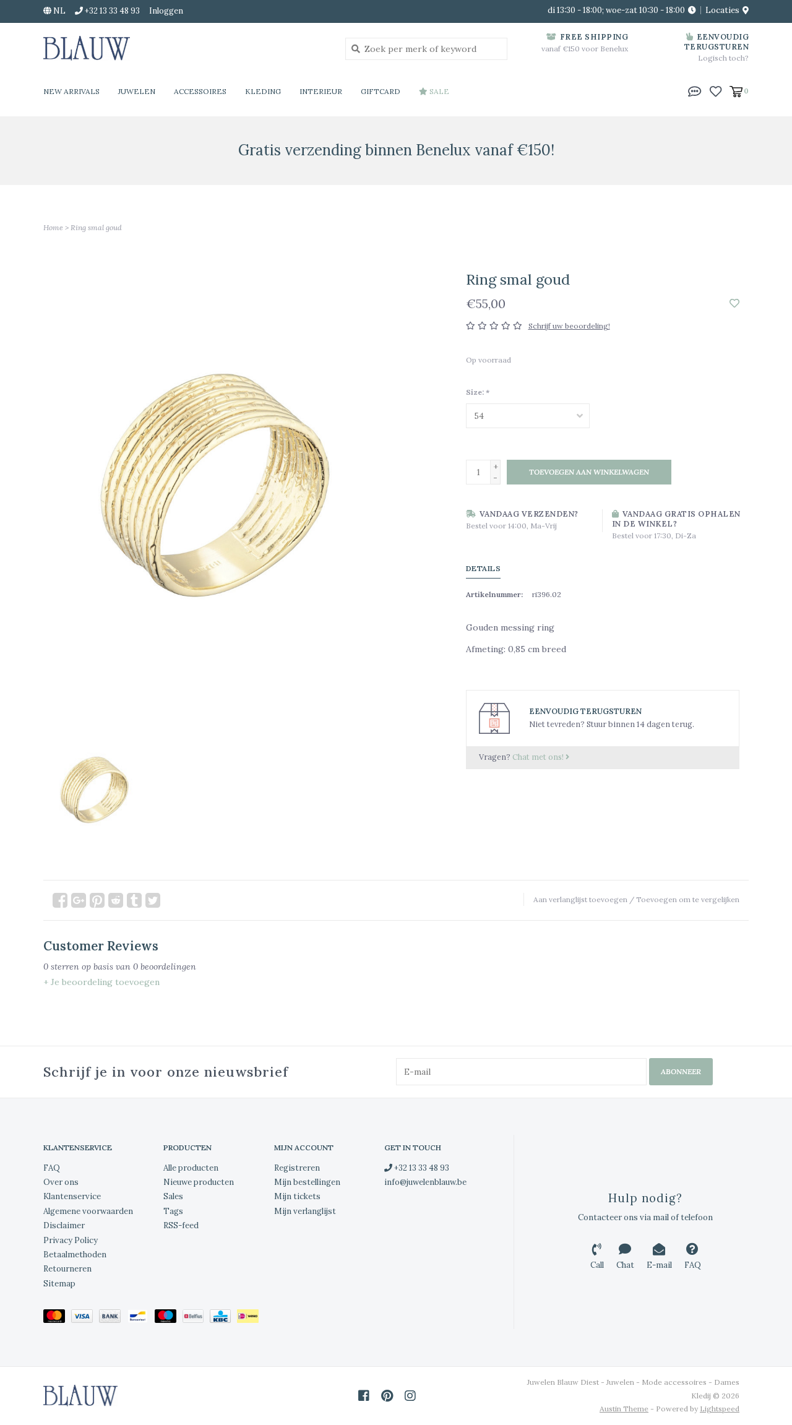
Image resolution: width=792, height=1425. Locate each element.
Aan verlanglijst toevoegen (580, 899)
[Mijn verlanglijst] (715, 90)
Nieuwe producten (198, 1182)
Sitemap (59, 1283)
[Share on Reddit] (115, 900)
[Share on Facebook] (60, 900)
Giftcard (380, 91)
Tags (173, 1211)
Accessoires (200, 91)
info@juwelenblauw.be (425, 1182)
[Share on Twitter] (152, 900)
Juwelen (136, 91)
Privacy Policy (70, 1240)
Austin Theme (624, 1408)
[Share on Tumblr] (134, 900)
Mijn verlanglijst (305, 1211)
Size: (477, 392)
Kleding (263, 91)
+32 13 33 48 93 (420, 1168)
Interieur (320, 91)
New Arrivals (71, 91)
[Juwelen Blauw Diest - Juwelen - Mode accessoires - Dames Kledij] (185, 48)
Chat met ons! (539, 757)
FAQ (51, 1168)
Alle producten (190, 1168)
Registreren (297, 1168)
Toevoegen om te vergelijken (687, 899)
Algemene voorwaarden (88, 1211)
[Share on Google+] (78, 900)
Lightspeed (719, 1408)
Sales (173, 1196)
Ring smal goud (96, 227)
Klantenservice (72, 1196)
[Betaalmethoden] (57, 1318)
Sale (438, 91)
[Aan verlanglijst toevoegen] (734, 303)
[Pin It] (97, 900)
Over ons (61, 1182)
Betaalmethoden (74, 1254)
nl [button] (58, 11)
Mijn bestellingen (307, 1182)
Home (53, 227)
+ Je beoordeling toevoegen (101, 982)
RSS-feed (181, 1225)
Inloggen (166, 11)
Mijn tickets (297, 1196)
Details (483, 568)
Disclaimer (64, 1225)
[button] (695, 90)
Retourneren (67, 1269)
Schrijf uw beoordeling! (569, 325)
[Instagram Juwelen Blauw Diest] (410, 1396)
